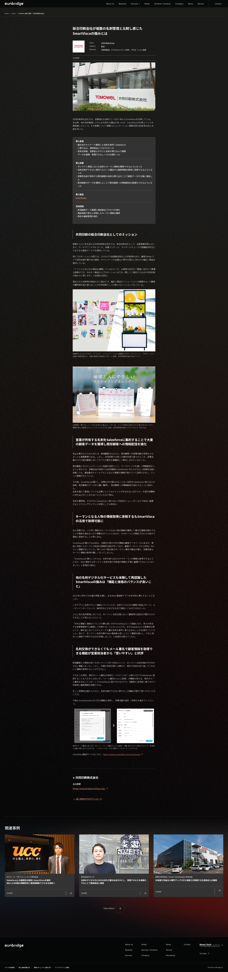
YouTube (205, 954)
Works (147, 4)
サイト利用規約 (10, 967)
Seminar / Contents (162, 4)
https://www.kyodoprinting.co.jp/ (90, 788)
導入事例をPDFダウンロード (87, 798)
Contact (218, 4)
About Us (110, 4)
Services (128, 955)
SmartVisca (81, 197)
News (190, 4)
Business (122, 4)
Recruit (201, 4)
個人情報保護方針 (24, 967)
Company (179, 4)
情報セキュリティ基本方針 (42, 967)
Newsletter (170, 955)
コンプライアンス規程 (62, 967)
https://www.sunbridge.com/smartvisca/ (122, 754)
